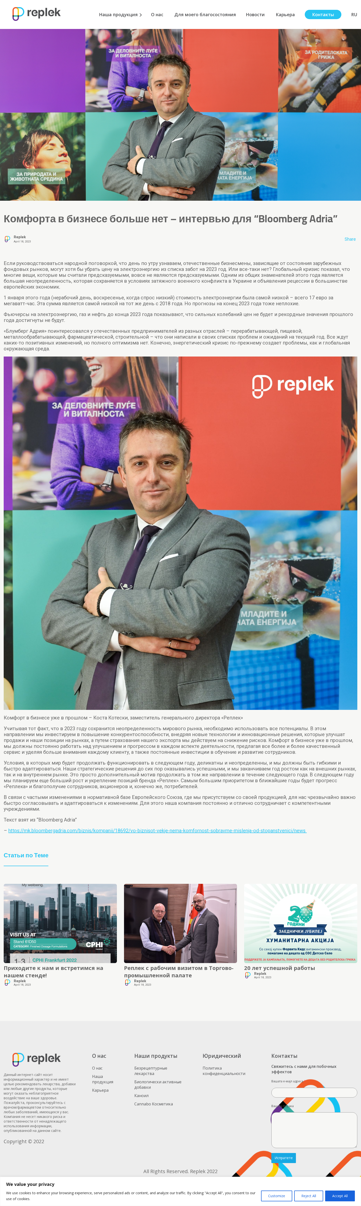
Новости (256, 14)
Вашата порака (282, 1106)
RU (354, 14)
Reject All (308, 1195)
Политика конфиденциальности (225, 1070)
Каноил (141, 1095)
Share (350, 239)
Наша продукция (118, 14)
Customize (276, 1195)
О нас (158, 14)
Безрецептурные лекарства (150, 1070)
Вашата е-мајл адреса (288, 1081)
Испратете (284, 1157)
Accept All (340, 1195)
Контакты (323, 14)
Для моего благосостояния (205, 14)
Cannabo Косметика (153, 1104)
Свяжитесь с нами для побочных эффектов (303, 1069)
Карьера (285, 14)
